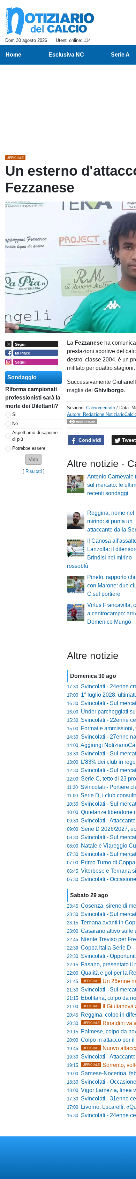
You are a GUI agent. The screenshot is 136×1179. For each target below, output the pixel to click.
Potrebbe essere (28, 448)
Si (14, 414)
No (15, 423)
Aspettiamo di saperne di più (35, 436)
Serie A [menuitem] (120, 55)
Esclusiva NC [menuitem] (66, 55)
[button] (33, 459)
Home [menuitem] (13, 55)
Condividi (89, 440)
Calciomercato (100, 407)
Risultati (33, 471)
